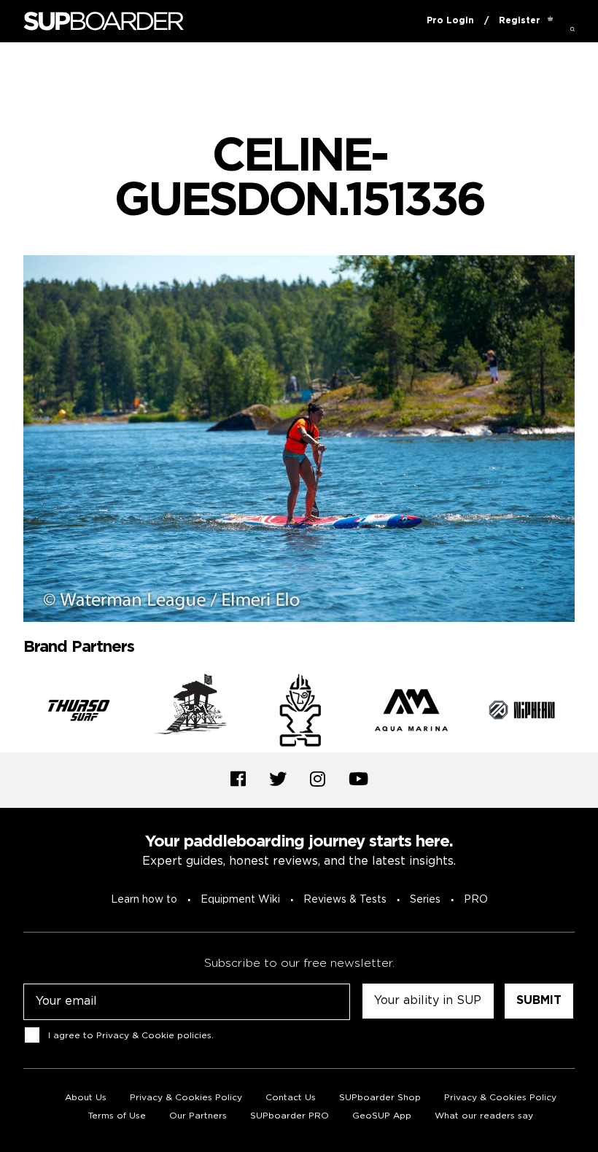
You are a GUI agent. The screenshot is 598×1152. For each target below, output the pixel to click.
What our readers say (484, 1116)
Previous (12, 713)
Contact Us (290, 1098)
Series (425, 899)
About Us (85, 1098)
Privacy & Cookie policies (153, 1036)
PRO (476, 899)
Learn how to (144, 899)
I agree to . (131, 1036)
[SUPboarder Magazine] (103, 21)
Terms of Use (117, 1116)
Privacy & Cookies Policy (186, 1098)
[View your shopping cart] (550, 21)
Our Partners (198, 1116)
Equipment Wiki (240, 899)
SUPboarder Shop (380, 1098)
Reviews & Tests (345, 899)
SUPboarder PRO (289, 1116)
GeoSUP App (381, 1116)
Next (585, 713)
